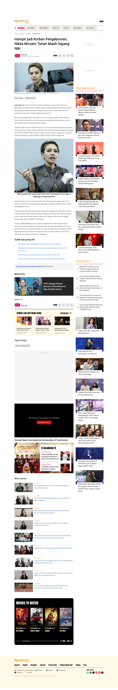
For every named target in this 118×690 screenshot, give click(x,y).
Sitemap (78, 665)
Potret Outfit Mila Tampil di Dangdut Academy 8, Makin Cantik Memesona (50, 456)
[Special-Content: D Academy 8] (26, 458)
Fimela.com (20, 672)
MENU (101, 21)
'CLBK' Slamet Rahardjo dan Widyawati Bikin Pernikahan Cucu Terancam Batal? (88, 204)
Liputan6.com (20, 670)
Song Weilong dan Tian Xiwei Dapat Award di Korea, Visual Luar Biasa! (88, 158)
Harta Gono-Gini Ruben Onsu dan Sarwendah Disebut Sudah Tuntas (89, 226)
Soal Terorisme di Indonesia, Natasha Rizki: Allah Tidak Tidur (39, 255)
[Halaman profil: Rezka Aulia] (16, 55)
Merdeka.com (62, 670)
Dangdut (37, 483)
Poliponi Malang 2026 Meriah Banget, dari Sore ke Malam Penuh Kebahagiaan (89, 181)
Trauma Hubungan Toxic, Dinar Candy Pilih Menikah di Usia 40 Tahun (88, 249)
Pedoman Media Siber (66, 665)
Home (16, 33)
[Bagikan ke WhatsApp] (71, 55)
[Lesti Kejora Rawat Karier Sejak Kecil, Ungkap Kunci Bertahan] (65, 468)
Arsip (85, 665)
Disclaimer (34, 665)
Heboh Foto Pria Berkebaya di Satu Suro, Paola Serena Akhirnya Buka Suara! (89, 440)
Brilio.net (29, 672)
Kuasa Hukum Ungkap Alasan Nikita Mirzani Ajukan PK (53, 548)
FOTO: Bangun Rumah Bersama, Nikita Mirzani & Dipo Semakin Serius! (55, 286)
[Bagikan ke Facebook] (59, 55)
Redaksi (25, 665)
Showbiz (22, 33)
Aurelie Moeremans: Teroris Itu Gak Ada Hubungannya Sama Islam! (41, 259)
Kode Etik (42, 665)
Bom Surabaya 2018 (22, 346)
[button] (67, 55)
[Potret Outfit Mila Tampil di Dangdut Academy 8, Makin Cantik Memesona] (65, 455)
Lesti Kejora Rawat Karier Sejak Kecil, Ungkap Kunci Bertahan (50, 469)
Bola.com (50, 670)
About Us (17, 665)
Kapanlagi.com (31, 670)
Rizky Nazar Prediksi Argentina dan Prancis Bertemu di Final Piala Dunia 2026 (89, 135)
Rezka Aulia (24, 55)
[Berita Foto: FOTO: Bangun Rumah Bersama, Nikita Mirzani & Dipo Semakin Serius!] (70, 286)
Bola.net (40, 670)
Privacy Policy (52, 665)
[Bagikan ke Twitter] (63, 55)
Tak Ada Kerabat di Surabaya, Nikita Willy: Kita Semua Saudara (39, 244)
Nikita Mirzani (36, 33)
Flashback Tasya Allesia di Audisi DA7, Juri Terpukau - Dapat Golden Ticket (88, 463)
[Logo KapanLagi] (21, 21)
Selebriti (28, 33)
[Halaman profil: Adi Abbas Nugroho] (18, 55)
